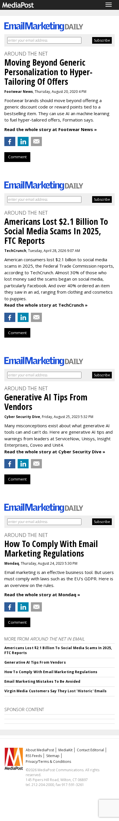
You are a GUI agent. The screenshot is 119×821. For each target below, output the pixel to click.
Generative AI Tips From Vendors (35, 662)
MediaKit (65, 750)
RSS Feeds (34, 755)
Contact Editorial (90, 750)
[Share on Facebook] (9, 141)
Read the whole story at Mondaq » (42, 594)
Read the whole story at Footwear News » (50, 129)
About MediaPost (40, 750)
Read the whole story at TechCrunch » (46, 305)
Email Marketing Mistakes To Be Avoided (42, 681)
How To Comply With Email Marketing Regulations (51, 671)
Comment (17, 156)
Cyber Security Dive (22, 416)
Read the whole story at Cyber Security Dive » (54, 451)
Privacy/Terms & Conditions (48, 761)
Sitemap (53, 755)
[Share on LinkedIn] (23, 141)
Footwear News (18, 91)
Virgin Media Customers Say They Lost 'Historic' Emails (55, 691)
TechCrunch (15, 250)
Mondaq (11, 563)
